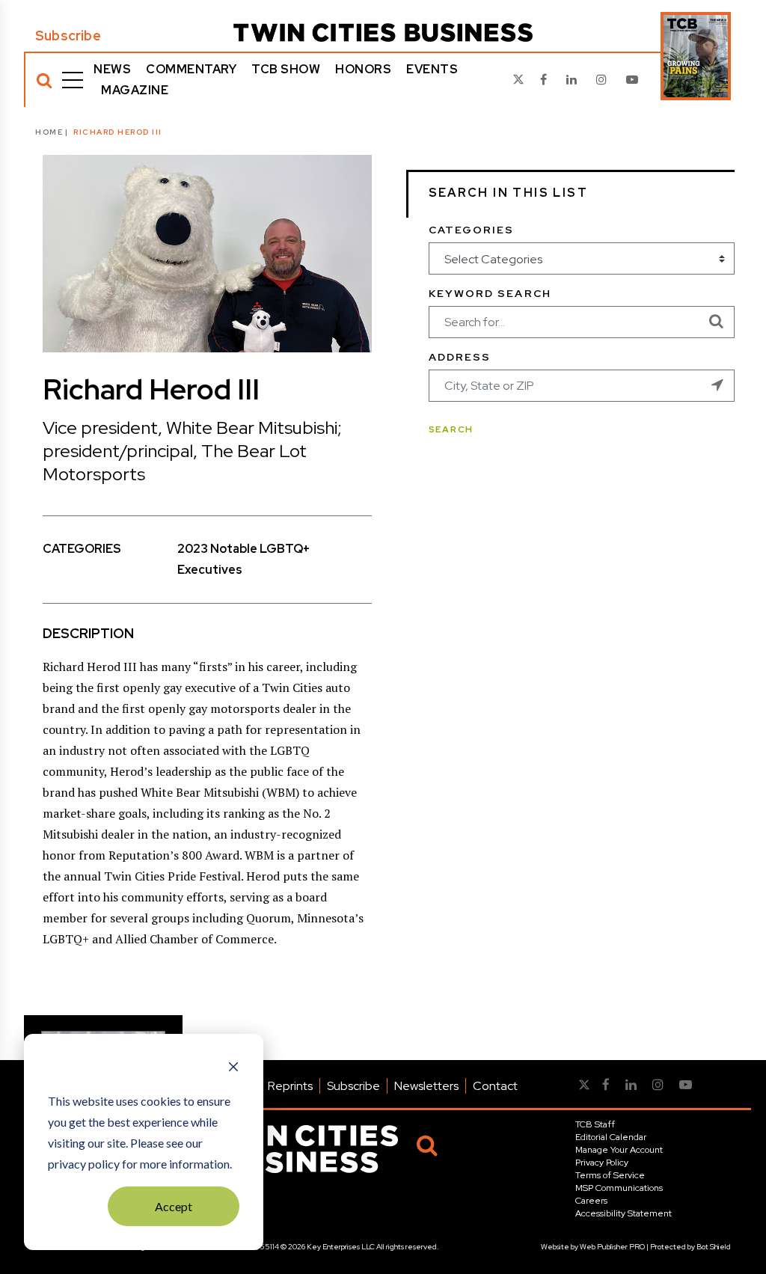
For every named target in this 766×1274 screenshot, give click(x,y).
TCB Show (285, 69)
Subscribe (68, 36)
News (112, 69)
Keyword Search (490, 293)
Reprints (290, 1086)
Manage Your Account (619, 1150)
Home (49, 132)
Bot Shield (713, 1247)
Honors (363, 69)
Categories (472, 229)
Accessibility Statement (623, 1213)
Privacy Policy (601, 1163)
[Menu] (72, 80)
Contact (495, 1086)
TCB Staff (595, 1124)
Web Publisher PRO (612, 1247)
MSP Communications (619, 1188)
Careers (591, 1201)
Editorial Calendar (610, 1137)
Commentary (191, 69)
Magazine (134, 90)
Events (432, 69)
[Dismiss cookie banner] (233, 1068)
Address (460, 357)
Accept (173, 1206)
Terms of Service (610, 1175)
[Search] (44, 80)
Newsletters (426, 1086)
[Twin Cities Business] (383, 32)
